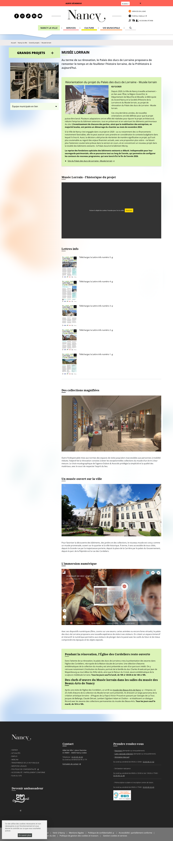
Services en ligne (139, 11)
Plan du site (16, 776)
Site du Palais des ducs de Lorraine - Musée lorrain (90, 161)
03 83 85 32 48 (119, 776)
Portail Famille (138, 16)
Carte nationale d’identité (124, 754)
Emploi (14, 756)
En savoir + (125, 3)
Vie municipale (111, 27)
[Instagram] (22, 16)
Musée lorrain (46, 43)
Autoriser (129, 210)
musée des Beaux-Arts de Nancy (127, 690)
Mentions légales (19, 766)
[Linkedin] (34, 16)
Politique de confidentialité (24, 769)
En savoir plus (25, 835)
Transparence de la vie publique (25, 763)
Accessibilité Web (146, 21)
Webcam (14, 759)
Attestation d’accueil (122, 757)
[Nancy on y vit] (20, 802)
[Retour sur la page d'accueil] (86, 16)
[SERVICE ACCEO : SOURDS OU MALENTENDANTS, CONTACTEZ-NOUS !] (122, 798)
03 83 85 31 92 (148, 762)
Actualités (15, 753)
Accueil (13, 43)
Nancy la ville (48, 27)
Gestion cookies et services (115, 835)
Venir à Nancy (59, 832)
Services (71, 27)
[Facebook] (16, 16)
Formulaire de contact (70, 764)
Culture (89, 27)
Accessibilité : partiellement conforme (28, 772)
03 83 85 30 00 (77, 757)
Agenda (14, 750)
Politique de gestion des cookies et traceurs (79, 835)
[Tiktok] (28, 16)
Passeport (118, 750)
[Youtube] (40, 16)
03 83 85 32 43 (148, 787)
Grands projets (34, 43)
